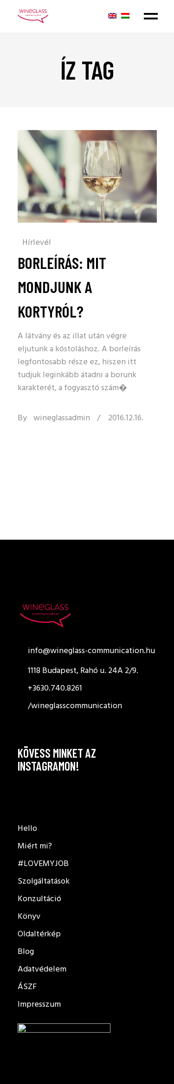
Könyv (29, 916)
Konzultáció (39, 899)
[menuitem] (112, 16)
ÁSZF (27, 987)
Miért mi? (35, 846)
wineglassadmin (61, 418)
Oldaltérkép (39, 934)
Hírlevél (36, 242)
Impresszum (39, 1004)
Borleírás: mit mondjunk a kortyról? (62, 287)
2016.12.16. (125, 418)
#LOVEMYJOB (43, 864)
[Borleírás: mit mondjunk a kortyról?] (87, 176)
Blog (26, 952)
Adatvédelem (42, 969)
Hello (27, 828)
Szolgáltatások (44, 881)
